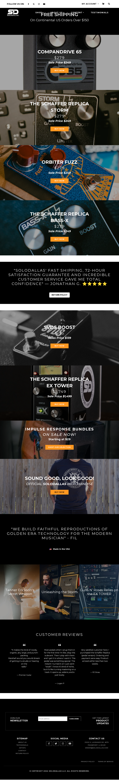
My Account (89, 4)
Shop (38, 12)
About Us (56, 12)
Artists (22, 748)
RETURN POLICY (59, 295)
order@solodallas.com (96, 748)
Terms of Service (106, 761)
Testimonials (100, 12)
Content (76, 12)
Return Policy (22, 753)
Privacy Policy (88, 761)
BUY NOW (59, 70)
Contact (22, 750)
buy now (59, 346)
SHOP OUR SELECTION (59, 447)
